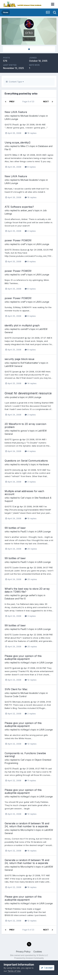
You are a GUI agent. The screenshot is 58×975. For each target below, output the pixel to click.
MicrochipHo (27, 830)
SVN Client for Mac (16, 689)
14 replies (32, 383)
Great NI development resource (28, 393)
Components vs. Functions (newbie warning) (25, 755)
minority (24, 464)
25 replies (32, 549)
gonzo (24, 430)
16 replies (32, 133)
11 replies (31, 780)
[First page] (5, 101)
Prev (11, 101)
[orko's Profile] (29, 49)
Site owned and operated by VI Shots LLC (29, 955)
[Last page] (52, 101)
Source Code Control (15, 696)
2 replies (31, 414)
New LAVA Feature (16, 112)
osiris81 (24, 329)
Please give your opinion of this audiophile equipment (23, 657)
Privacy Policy (23, 951)
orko (7, 115)
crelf (23, 244)
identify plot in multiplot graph (22, 325)
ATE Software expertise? (19, 206)
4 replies (31, 231)
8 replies (31, 167)
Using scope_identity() (17, 142)
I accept (48, 967)
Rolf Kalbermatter (29, 363)
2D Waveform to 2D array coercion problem (25, 425)
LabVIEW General (13, 366)
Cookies (37, 951)
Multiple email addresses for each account (24, 493)
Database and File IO (15, 598)
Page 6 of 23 (28, 101)
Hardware (44, 464)
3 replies (31, 481)
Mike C (24, 146)
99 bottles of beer (15, 527)
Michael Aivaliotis (29, 115)
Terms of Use (14, 971)
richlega (25, 662)
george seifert (28, 595)
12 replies (32, 680)
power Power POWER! (18, 240)
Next (46, 101)
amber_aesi (26, 210)
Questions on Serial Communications (26, 460)
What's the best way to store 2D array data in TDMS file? (27, 590)
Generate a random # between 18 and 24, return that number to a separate (27, 825)
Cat (22, 497)
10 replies (32, 518)
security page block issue (19, 359)
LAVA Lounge (11, 119)
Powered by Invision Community (29, 958)
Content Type (15, 81)
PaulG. (24, 531)
